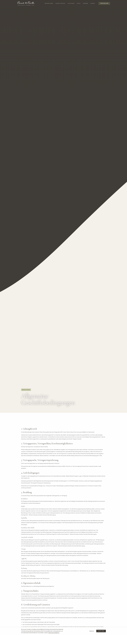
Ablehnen (91, 631)
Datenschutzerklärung (53, 632)
